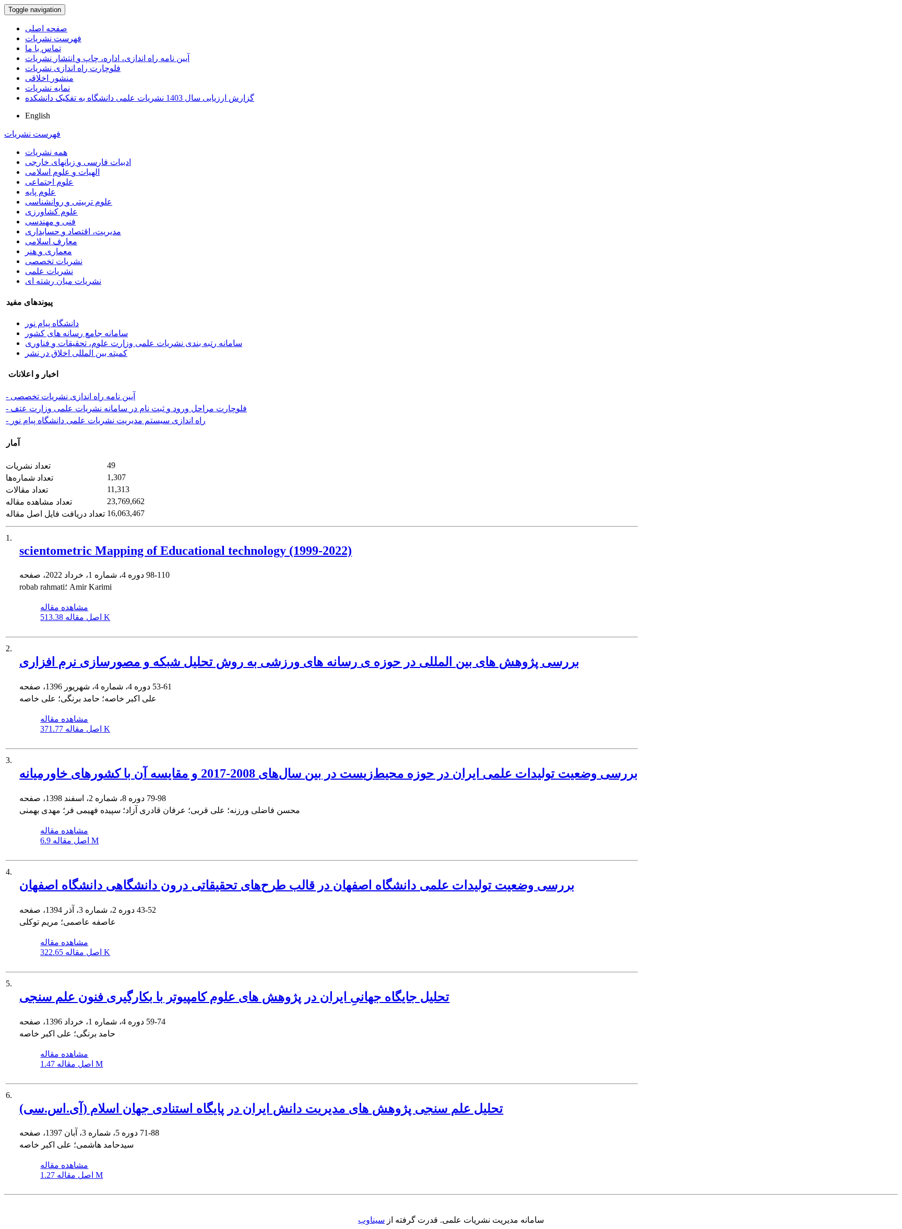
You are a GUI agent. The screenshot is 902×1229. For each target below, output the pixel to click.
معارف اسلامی (51, 241)
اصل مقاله (75, 617)
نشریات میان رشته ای (63, 281)
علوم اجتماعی (49, 181)
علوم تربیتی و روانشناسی (68, 201)
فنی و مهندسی (50, 221)
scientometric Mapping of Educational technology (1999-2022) (185, 550)
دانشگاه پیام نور (52, 323)
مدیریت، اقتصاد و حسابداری (73, 231)
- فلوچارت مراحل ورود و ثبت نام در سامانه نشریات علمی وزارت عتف (126, 408)
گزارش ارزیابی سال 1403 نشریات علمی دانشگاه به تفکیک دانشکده (139, 97)
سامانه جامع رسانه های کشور (76, 333)
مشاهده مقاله (64, 607)
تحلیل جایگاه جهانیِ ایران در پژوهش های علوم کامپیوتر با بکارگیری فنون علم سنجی (234, 997)
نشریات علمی (49, 271)
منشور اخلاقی (49, 78)
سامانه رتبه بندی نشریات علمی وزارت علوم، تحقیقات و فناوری (133, 343)
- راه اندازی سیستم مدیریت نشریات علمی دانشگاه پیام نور (106, 420)
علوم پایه (40, 191)
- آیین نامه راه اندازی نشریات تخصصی (70, 396)
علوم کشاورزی (51, 211)
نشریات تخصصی (53, 261)
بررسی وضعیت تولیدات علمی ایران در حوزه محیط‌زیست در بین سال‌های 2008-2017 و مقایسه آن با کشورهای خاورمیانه (328, 773)
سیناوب (371, 1219)
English (37, 115)
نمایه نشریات (47, 87)
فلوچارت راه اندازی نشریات (73, 68)
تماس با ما (43, 48)
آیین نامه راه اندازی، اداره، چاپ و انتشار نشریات (107, 58)
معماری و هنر (48, 251)
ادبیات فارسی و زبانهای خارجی (78, 162)
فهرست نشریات (53, 38)
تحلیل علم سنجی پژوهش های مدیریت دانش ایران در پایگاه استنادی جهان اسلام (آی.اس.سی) (261, 1108)
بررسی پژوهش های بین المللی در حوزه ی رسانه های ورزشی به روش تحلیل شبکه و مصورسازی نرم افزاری (299, 662)
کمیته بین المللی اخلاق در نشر (76, 353)
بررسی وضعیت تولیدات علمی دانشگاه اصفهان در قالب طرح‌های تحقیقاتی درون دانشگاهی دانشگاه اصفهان (297, 885)
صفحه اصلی (46, 28)
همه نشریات (46, 152)
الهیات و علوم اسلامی (62, 172)
